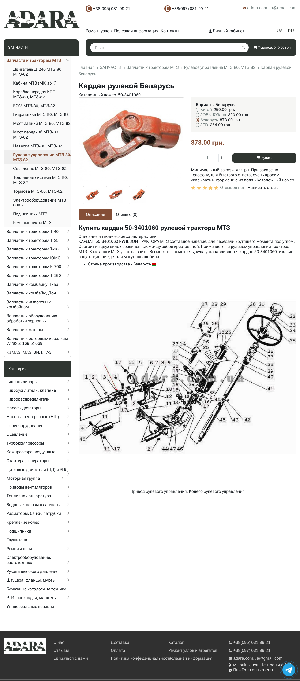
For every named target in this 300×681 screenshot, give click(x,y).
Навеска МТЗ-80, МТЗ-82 (37, 146)
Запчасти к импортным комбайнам (29, 304)
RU (291, 30)
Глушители (17, 539)
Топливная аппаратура (29, 495)
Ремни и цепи (19, 548)
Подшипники (19, 531)
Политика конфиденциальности (141, 658)
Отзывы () (127, 214)
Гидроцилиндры (22, 381)
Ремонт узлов (99, 30)
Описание (95, 214)
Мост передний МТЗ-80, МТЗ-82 (36, 134)
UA (280, 30)
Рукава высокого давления (33, 571)
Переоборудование (25, 425)
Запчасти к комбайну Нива (32, 284)
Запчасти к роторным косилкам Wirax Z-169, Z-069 (37, 341)
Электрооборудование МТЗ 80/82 (39, 203)
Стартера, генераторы (28, 460)
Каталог (176, 642)
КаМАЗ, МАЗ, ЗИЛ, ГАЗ (29, 352)
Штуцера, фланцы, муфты (31, 580)
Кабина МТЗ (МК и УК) (34, 83)
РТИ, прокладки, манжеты (32, 597)
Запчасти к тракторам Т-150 (34, 275)
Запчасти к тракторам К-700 (34, 266)
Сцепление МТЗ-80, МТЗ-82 (40, 168)
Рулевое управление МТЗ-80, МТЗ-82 (42, 157)
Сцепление (17, 434)
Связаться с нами (70, 658)
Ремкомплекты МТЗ (32, 222)
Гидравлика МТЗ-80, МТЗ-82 (41, 114)
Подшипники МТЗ (30, 213)
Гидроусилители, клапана (31, 390)
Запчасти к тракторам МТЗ (34, 60)
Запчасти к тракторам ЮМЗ (33, 257)
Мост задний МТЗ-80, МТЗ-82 (42, 123)
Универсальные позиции (30, 606)
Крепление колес (23, 522)
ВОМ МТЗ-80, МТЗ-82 (34, 105)
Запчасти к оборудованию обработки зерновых (32, 318)
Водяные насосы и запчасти (34, 504)
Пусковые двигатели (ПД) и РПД (37, 469)
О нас (58, 642)
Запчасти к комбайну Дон (31, 293)
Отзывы (61, 650)
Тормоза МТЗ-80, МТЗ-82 (38, 191)
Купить (266, 158)
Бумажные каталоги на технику (36, 588)
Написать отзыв (263, 187)
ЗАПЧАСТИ (110, 67)
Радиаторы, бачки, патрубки (34, 513)
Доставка (120, 642)
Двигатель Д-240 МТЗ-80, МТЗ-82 (38, 72)
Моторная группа (23, 478)
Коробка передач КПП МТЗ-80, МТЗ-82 (34, 94)
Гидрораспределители (28, 399)
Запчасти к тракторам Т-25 (33, 240)
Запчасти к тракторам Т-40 (33, 231)
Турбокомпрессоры (25, 443)
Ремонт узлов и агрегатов (193, 650)
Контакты (170, 30)
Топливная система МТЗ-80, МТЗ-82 (40, 180)
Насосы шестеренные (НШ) (33, 416)
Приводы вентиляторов (29, 487)
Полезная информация (136, 30)
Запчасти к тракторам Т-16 (33, 249)
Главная (87, 67)
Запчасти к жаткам (25, 329)
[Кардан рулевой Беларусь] (131, 139)
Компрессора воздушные (31, 451)
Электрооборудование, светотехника (29, 560)
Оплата (118, 650)
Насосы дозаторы (24, 407)
